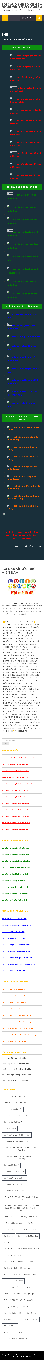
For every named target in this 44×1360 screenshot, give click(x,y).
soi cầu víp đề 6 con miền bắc (14, 1058)
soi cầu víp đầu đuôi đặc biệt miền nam (18, 964)
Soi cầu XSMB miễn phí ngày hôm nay (20, 1275)
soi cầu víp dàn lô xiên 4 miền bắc (16, 874)
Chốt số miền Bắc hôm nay (15, 1103)
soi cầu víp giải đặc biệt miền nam (16, 925)
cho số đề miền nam (16, 680)
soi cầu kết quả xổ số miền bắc (17, 1268)
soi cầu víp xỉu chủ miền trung (23, 428)
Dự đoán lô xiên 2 (11, 1165)
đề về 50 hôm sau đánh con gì (17, 1339)
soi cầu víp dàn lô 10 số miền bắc (15, 894)
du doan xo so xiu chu (19, 706)
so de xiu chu (24, 720)
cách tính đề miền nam (18, 666)
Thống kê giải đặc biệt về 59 (16, 1307)
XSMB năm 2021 (11, 1319)
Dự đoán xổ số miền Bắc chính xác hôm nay (21, 1198)
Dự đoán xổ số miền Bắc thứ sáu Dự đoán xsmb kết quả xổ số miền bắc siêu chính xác (21, 1208)
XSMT (35, 1319)
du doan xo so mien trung (15, 1122)
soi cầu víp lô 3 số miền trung (22, 507)
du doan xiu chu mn (15, 703)
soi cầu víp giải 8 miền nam (26, 336)
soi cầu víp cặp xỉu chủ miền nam (16, 945)
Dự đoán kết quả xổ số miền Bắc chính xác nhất (21, 1149)
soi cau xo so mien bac (28, 1236)
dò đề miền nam (14, 697)
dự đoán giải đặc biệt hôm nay (17, 1135)
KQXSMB (31, 1223)
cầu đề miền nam (25, 675)
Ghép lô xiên (9, 1217)
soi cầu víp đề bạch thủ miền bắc (15, 1064)
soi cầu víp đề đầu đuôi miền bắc (15, 900)
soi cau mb (8, 1236)
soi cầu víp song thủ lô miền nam (16, 951)
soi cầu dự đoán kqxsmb (14, 1255)
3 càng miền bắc (20, 627)
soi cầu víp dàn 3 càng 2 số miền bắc (17, 887)
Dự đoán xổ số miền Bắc (14, 1191)
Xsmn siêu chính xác (24, 622)
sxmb (6, 1294)
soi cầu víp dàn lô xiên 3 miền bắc (16, 867)
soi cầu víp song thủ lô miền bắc (15, 771)
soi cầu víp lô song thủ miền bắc (15, 1080)
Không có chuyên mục (13, 1223)
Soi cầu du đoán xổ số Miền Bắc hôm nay (21, 1249)
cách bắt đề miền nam (22, 644)
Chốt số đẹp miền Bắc (13, 1109)
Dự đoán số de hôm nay (14, 1171)
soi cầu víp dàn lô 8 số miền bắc (15, 854)
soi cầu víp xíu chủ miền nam (19, 571)
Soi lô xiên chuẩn (11, 1287)
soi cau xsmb (9, 1242)
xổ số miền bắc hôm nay (14, 1332)
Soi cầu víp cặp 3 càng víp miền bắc (16, 1075)
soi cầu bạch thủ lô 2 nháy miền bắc (16, 1069)
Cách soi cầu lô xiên (12, 1116)
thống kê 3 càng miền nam (19, 725)
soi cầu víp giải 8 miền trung (22, 448)
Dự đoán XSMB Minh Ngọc (14, 1178)
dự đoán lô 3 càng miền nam (20, 711)
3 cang (14, 624)
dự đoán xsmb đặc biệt (13, 1184)
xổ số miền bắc (10, 1326)
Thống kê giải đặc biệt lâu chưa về (18, 1300)
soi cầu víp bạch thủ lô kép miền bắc (17, 777)
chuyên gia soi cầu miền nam (21, 689)
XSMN (25, 1319)
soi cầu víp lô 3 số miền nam (13, 971)
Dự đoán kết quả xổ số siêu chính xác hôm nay (22, 1157)
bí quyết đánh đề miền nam (24, 638)
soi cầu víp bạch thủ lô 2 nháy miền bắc (18, 758)
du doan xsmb (10, 1129)
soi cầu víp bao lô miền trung (22, 458)
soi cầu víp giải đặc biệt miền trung (22, 438)
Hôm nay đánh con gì (29, 1217)
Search (5, 743)
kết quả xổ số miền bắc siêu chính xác (20, 1230)
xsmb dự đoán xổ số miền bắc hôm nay (20, 1313)
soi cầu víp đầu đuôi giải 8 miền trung (24, 487)
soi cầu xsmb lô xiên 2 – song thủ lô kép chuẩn (22, 5)
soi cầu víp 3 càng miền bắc (13, 880)
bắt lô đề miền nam (16, 636)
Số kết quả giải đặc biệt (24, 1294)
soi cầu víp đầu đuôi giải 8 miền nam (17, 958)
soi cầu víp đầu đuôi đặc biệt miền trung (23, 497)
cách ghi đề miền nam (22, 661)
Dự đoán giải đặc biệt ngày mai (17, 1141)
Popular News (28, 18)
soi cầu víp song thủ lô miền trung (22, 477)
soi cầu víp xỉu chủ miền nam (14, 919)
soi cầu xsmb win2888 (13, 1281)
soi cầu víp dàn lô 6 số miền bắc (15, 848)
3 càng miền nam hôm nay (19, 630)
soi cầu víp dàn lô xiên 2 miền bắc (16, 861)
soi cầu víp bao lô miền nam (13, 938)
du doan (29, 1116)
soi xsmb (28, 1287)
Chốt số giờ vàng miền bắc (15, 1096)
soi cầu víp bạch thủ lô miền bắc (15, 764)
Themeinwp (26, 1356)
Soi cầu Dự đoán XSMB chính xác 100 (19, 1262)
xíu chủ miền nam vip (28, 728)
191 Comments (21, 731)
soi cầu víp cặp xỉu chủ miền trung (22, 467)
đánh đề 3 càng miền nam (22, 717)
